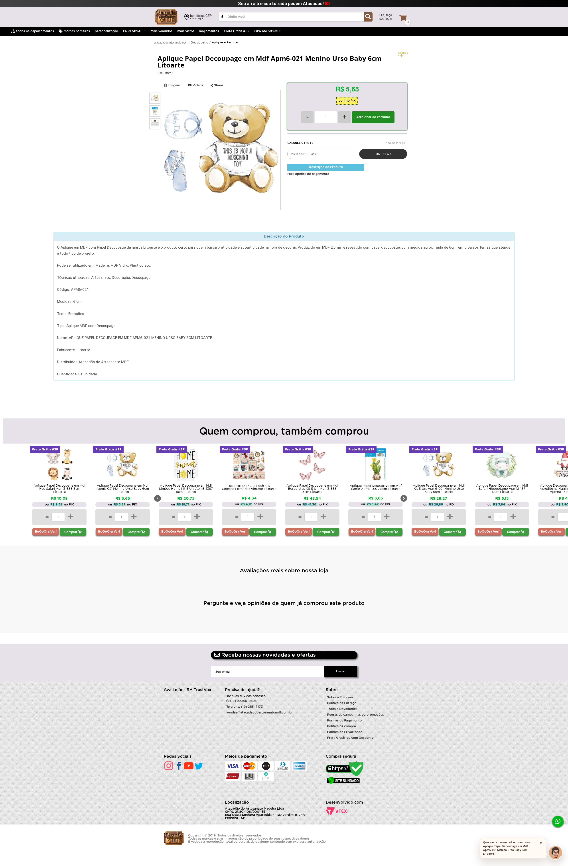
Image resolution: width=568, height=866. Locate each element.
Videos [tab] (197, 85)
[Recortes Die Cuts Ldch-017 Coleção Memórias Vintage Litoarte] (249, 465)
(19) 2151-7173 (252, 706)
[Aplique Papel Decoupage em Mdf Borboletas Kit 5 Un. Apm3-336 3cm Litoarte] (312, 465)
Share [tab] (218, 85)
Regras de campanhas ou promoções (355, 714)
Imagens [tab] (174, 85)
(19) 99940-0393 (243, 701)
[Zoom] (155, 98)
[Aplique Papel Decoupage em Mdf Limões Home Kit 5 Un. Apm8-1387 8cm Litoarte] (186, 465)
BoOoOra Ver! (46, 531)
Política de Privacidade (344, 732)
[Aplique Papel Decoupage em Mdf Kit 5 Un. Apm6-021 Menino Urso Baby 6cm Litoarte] (439, 465)
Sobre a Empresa (340, 697)
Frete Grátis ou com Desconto (350, 737)
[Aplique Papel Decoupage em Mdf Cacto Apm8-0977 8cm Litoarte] (375, 465)
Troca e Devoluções (342, 709)
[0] (403, 18)
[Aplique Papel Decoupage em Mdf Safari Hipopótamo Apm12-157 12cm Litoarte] (502, 465)
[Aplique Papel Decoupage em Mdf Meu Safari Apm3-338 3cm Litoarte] (59, 465)
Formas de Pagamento (344, 720)
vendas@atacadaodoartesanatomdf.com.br (259, 712)
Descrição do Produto (326, 167)
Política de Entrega (341, 703)
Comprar (71, 531)
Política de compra (341, 726)
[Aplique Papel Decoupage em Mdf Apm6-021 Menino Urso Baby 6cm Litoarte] (122, 465)
